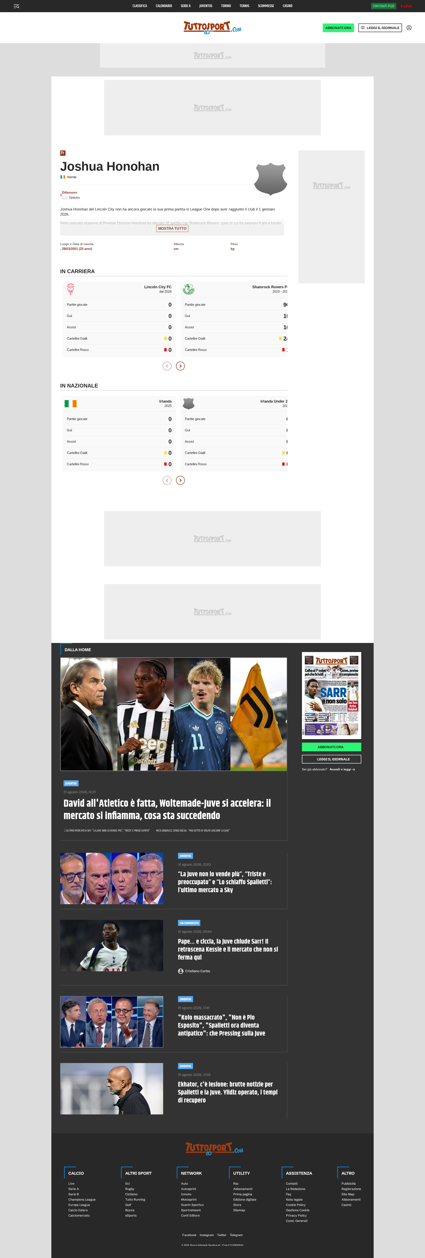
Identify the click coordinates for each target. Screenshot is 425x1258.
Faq (288, 1194)
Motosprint (189, 1200)
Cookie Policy (296, 1205)
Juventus (205, 6)
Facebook (189, 1235)
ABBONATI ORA (338, 27)
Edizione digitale (244, 1200)
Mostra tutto (172, 228)
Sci (127, 1184)
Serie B (73, 1194)
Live (408, 6)
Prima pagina (242, 1194)
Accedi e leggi (340, 769)
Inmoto (186, 1194)
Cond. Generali (296, 1221)
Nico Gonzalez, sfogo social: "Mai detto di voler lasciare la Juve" (193, 830)
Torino (226, 6)
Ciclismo (131, 1194)
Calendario (164, 6)
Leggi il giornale (383, 27)
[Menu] (16, 6)
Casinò (287, 6)
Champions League (82, 1200)
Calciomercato (189, 923)
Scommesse (266, 6)
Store (237, 1205)
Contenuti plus (383, 6)
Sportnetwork (191, 1210)
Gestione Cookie (297, 1210)
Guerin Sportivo (192, 1205)
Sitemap (239, 1210)
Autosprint (188, 1189)
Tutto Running (135, 1200)
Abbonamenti (242, 1189)
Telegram (236, 1235)
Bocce (129, 1210)
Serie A (186, 6)
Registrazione (351, 1189)
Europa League (79, 1205)
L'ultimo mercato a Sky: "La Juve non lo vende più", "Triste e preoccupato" (107, 830)
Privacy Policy (296, 1215)
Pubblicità (349, 1184)
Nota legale (294, 1200)
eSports (131, 1215)
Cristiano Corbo (197, 971)
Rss (235, 1184)
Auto (184, 1184)
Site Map (348, 1194)
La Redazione (295, 1189)
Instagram (207, 1235)
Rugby (129, 1189)
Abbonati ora (331, 747)
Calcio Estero (78, 1210)
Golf (128, 1205)
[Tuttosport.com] (212, 27)
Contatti (292, 1184)
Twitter (221, 1235)
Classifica (140, 6)
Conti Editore (190, 1215)
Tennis (244, 6)
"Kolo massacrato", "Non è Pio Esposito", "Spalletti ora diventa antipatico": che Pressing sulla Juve (221, 1026)
